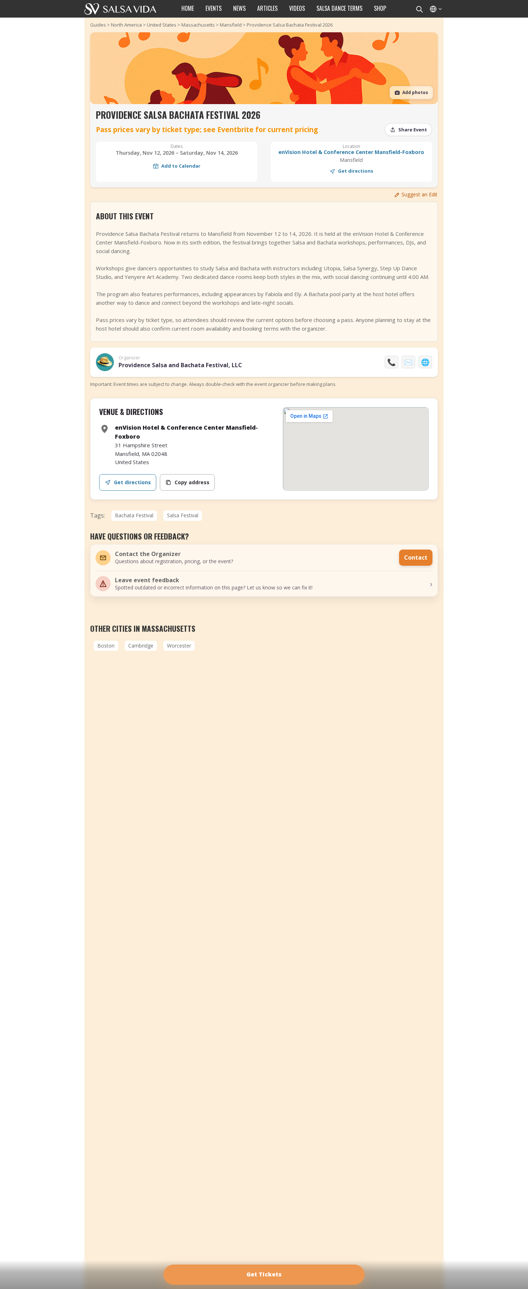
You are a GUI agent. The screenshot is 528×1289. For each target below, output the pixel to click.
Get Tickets (264, 1274)
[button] (264, 583)
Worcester (179, 645)
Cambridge (140, 645)
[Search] (419, 9)
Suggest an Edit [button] (419, 194)
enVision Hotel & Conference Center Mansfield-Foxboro (351, 152)
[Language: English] (435, 9)
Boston (106, 645)
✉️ (408, 362)
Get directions (355, 171)
